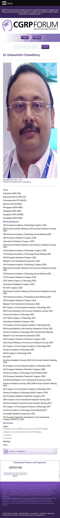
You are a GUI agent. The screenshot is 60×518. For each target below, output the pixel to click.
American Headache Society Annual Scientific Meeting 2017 (27, 403)
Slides (5, 426)
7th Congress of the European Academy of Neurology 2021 (27, 325)
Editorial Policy (24, 513)
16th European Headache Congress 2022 (19, 300)
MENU (10, 4)
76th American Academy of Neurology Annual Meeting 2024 (27, 274)
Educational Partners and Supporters (31, 515)
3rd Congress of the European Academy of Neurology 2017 (27, 407)
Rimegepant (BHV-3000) (12, 207)
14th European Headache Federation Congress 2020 (24, 339)
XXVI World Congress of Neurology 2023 (19, 281)
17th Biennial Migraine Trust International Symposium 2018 (27, 380)
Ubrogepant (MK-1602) (12, 211)
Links (5, 445)
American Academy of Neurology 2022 (18, 314)
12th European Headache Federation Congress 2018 (24, 376)
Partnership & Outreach (10, 515)
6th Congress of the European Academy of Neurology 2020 (27, 346)
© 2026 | (5, 513)
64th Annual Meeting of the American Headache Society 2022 (28, 311)
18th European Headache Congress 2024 (19, 257)
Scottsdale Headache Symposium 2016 (19, 414)
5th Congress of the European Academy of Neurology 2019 (27, 366)
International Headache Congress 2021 (18, 321)
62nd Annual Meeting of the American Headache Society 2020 (28, 343)
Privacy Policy (13, 513)
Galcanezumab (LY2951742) (14, 197)
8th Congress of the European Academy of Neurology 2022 (27, 307)
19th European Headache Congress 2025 (19, 238)
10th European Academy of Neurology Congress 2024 (24, 265)
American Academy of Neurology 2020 (18, 350)
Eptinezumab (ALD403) (12, 204)
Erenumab (7, 438)
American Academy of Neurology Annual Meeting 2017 (25, 410)
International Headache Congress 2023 (18, 284)
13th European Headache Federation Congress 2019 (24, 369)
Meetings (6, 441)
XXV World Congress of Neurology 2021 (19, 318)
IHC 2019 (7, 357)
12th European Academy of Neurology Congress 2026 (24, 225)
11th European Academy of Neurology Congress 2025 (24, 250)
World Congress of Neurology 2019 (17, 353)
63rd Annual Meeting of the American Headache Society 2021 (28, 329)
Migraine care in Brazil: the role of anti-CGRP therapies (22, 432)
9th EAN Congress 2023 (13, 288)
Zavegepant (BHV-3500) (12, 218)
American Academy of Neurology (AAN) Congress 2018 (25, 393)
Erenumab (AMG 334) (12, 193)
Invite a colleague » (18, 451)
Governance (34, 513)
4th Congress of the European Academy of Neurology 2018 (27, 389)
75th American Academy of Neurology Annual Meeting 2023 (27, 297)
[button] (4, 3)
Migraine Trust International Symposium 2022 (21, 304)
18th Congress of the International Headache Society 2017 (26, 400)
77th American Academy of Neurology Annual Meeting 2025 (27, 254)
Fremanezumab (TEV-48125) (14, 200)
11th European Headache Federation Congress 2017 (24, 396)
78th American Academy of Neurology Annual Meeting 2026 (27, 234)
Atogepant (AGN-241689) (13, 214)
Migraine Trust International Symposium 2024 (21, 261)
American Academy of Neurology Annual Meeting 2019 (25, 373)
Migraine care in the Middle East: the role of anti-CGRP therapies (26, 429)
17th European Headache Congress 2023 (19, 277)
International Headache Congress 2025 (18, 241)
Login (25, 37)
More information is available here (38, 13)
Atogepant (7, 435)
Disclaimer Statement (47, 513)
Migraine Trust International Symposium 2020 (21, 336)
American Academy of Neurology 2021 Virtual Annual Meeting (28, 332)
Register (36, 37)
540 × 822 (18, 180)
